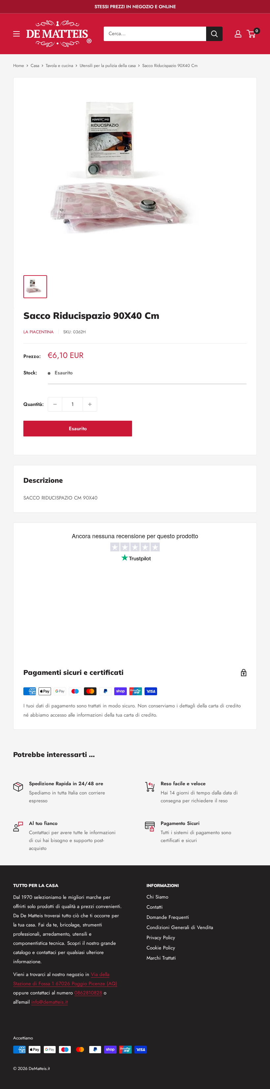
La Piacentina (38, 332)
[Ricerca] (214, 34)
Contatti (155, 907)
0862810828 (88, 992)
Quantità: (33, 404)
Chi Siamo (157, 896)
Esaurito (78, 428)
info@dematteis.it (49, 1002)
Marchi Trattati (161, 958)
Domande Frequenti (168, 917)
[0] (251, 34)
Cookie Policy (161, 947)
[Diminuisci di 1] (55, 404)
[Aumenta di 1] (90, 404)
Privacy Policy (161, 937)
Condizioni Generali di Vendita (180, 927)
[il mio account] (238, 33)
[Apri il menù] (16, 33)
